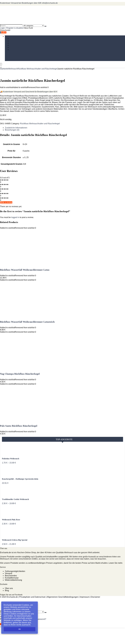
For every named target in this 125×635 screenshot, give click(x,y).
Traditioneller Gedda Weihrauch (15, 499)
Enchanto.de (5, 552)
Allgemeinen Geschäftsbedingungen (62, 597)
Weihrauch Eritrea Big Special (14, 540)
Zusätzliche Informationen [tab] (16, 128)
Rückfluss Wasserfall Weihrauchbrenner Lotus (24, 269)
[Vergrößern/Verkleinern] (1, 626)
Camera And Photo (18, 43)
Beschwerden (11, 576)
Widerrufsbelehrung (13, 580)
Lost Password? (39, 619)
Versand (8, 573)
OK (19, 629)
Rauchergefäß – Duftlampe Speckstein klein (20, 479)
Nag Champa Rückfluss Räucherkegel (20, 373)
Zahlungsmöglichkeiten (15, 571)
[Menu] (1, 64)
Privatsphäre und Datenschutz (32, 597)
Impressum (84, 597)
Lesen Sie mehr (115, 563)
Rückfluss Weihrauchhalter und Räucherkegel (37, 69)
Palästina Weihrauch (10, 459)
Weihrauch (9, 36)
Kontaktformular (12, 578)
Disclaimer (95, 597)
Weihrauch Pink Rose (11, 520)
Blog (7, 590)
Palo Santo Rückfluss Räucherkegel (18, 425)
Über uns (9, 588)
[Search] (45, 26)
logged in (15, 217)
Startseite (4, 69)
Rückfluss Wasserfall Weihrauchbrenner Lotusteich (27, 321)
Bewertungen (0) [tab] (12, 130)
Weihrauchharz (16, 39)
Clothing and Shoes (18, 47)
